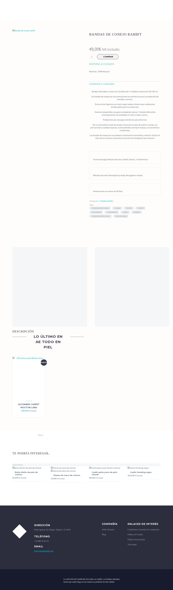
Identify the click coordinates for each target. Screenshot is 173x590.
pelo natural (96, 212)
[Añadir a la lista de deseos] (31, 414)
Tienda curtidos (106, 201)
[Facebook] (45, 435)
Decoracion (29, 6)
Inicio (15, 6)
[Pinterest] (52, 435)
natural (140, 208)
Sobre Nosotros (108, 529)
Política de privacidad (136, 539)
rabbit (125, 212)
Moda (77, 6)
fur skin (129, 208)
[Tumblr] (56, 435)
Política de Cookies (135, 534)
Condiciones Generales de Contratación (143, 529)
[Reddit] (64, 435)
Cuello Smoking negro (141, 472)
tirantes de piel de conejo (100, 216)
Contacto (90, 6)
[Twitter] (49, 435)
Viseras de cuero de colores (66, 475)
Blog (104, 534)
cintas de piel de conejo (100, 208)
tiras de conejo (121, 216)
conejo (117, 208)
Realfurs (137, 212)
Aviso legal (132, 544)
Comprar (26, 414)
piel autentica (112, 212)
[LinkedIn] (60, 435)
